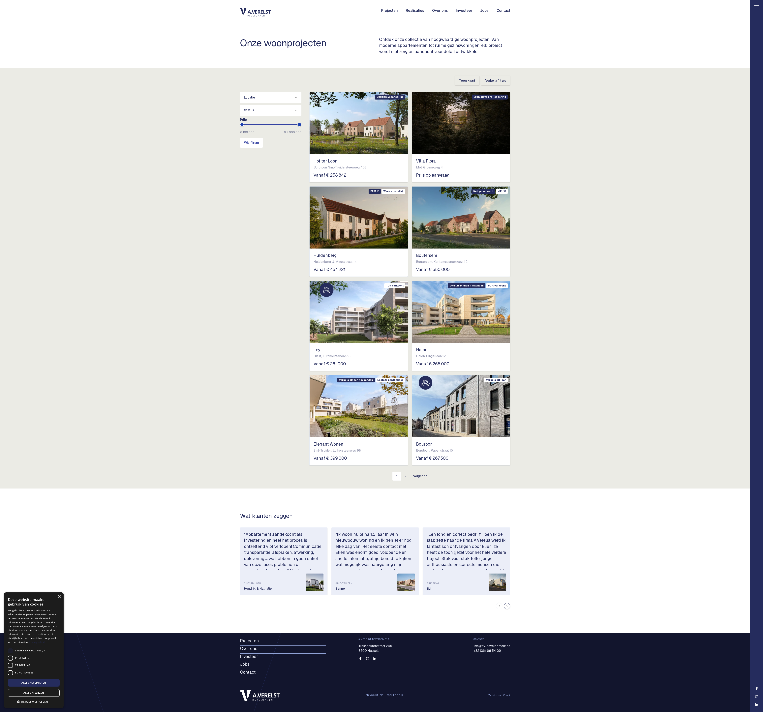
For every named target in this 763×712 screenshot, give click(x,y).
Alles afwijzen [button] (33, 693)
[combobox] (270, 97)
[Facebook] (360, 658)
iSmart (506, 695)
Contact (503, 10)
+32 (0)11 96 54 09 (487, 651)
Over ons (440, 10)
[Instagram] (368, 658)
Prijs (243, 120)
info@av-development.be (491, 646)
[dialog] (34, 650)
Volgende (420, 476)
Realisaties (415, 10)
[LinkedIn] (375, 658)
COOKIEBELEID (395, 695)
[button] (34, 701)
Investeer (464, 10)
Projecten (389, 10)
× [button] (59, 596)
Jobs (484, 10)
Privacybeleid (37, 642)
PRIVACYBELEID (374, 695)
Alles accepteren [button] (33, 682)
